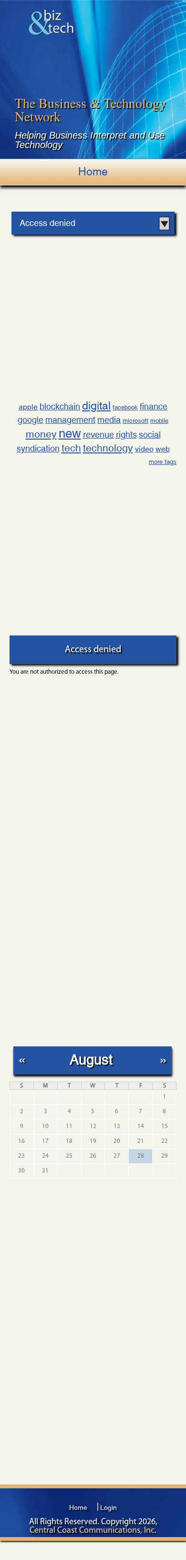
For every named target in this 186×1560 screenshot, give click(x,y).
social (150, 435)
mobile (159, 420)
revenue (98, 435)
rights (126, 435)
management (70, 420)
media (109, 420)
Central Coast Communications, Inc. (93, 1531)
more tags (162, 461)
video (144, 449)
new (70, 433)
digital (96, 405)
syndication (38, 448)
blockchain (60, 406)
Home (93, 171)
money (41, 434)
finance (153, 406)
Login (108, 1507)
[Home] (51, 22)
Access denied (47, 223)
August (91, 1059)
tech (71, 448)
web (162, 449)
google (30, 420)
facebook (125, 407)
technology (108, 448)
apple (28, 407)
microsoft (135, 420)
